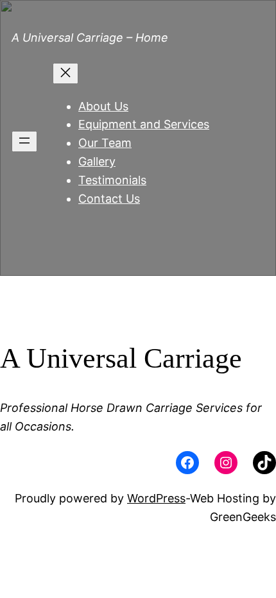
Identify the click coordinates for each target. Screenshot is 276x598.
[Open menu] (24, 141)
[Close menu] (65, 73)
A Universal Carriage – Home (90, 37)
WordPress (156, 498)
